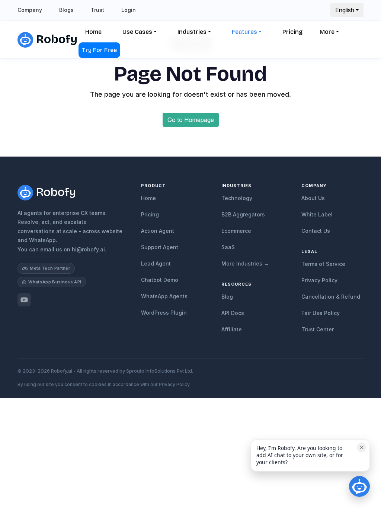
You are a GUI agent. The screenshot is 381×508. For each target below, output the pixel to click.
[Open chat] (359, 486)
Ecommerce (236, 231)
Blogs (66, 10)
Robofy (53, 39)
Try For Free (99, 50)
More (327, 31)
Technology (236, 198)
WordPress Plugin (164, 312)
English (344, 10)
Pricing (292, 31)
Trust (97, 10)
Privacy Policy (319, 280)
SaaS (228, 247)
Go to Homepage (190, 119)
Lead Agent (156, 263)
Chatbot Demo (159, 280)
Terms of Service (323, 264)
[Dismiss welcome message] (361, 447)
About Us (313, 198)
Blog (227, 296)
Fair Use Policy (320, 313)
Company (29, 10)
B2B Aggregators (243, 214)
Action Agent (157, 231)
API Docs (232, 313)
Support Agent (159, 247)
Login (128, 10)
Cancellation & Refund (330, 296)
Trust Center (317, 329)
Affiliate (231, 329)
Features (244, 31)
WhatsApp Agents (164, 296)
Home (93, 31)
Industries (191, 31)
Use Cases (137, 31)
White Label (317, 214)
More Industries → (245, 263)
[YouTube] (24, 299)
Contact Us (315, 231)
